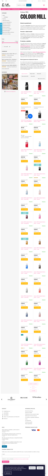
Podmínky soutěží (28, 422)
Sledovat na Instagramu (11, 91)
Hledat (28, 5)
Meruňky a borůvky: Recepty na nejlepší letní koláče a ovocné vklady (12, 438)
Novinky (4, 18)
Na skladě (7, 46)
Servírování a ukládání (7, 28)
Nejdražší (39, 73)
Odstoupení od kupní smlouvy (31, 415)
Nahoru (34, 390)
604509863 (6, 413)
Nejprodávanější (25, 76)
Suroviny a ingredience (7, 22)
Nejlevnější (32, 73)
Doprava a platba (28, 412)
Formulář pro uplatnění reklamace (32, 417)
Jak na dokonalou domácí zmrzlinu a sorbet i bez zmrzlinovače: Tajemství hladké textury (11, 434)
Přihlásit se (5, 461)
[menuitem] (4, 9)
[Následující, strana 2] (33, 387)
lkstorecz (6, 418)
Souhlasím (40, 467)
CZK (39, 0)
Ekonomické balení (6, 30)
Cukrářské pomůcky (6, 25)
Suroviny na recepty (6, 33)
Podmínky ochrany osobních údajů (32, 414)
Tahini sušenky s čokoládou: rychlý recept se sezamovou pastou (10, 430)
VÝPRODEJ (6, 17)
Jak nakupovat (28, 420)
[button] (46, 399)
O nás (26, 418)
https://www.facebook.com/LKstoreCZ (11, 416)
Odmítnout (32, 467)
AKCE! (4, 15)
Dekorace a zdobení (6, 23)
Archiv (4, 446)
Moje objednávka (28, 423)
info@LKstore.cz (7, 411)
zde (21, 469)
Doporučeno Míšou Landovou (8, 32)
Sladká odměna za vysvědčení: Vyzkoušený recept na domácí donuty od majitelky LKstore (12, 442)
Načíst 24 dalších (33, 383)
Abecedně (33, 76)
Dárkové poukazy (6, 20)
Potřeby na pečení (6, 27)
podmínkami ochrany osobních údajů (21, 458)
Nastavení (8, 473)
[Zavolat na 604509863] (4, 0)
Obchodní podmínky (23, 0)
